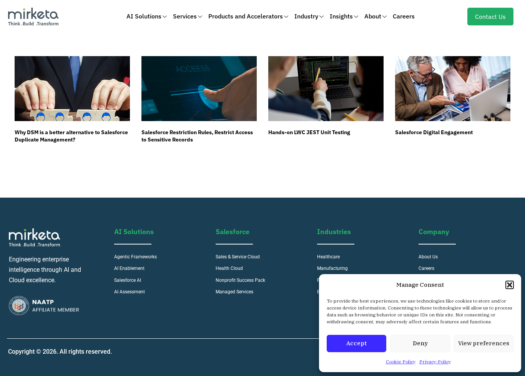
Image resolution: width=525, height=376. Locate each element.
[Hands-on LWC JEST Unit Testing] (326, 88)
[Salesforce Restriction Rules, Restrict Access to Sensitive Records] (199, 88)
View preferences (483, 343)
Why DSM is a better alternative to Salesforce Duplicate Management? (71, 136)
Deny (420, 343)
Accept (356, 343)
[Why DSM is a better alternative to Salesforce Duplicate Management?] (72, 88)
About (372, 16)
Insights (341, 16)
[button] (509, 285)
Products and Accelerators (245, 16)
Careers (404, 16)
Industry (306, 16)
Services (185, 16)
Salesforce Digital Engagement (434, 132)
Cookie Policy (400, 361)
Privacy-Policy (435, 361)
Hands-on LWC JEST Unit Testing (309, 132)
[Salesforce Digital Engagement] (452, 88)
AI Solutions (143, 16)
